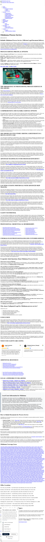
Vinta (19, 479)
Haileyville (13, 457)
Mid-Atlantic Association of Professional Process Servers (12, 232)
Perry (14, 470)
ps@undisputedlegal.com (27, 426)
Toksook (2, 478)
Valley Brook (39, 478)
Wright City (16, 482)
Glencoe (8, 456)
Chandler (13, 447)
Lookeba (2, 462)
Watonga (10, 480)
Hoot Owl (32, 458)
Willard (21, 481)
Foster (19, 455)
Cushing (39, 449)
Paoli (28, 468)
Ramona (31, 471)
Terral (14, 477)
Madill (19, 462)
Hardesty (26, 457)
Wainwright (26, 479)
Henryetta (12, 458)
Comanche (2, 449)
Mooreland (2, 465)
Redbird (4, 472)
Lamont (31, 460)
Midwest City (14, 464)
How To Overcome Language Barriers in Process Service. (18, 322)
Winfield (40, 481)
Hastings (36, 457)
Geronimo (5, 456)
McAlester (27, 463)
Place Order (9, 2)
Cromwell (36, 449)
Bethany (16, 446)
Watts (13, 480)
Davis (10, 451)
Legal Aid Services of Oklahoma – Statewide (11, 387)
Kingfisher (5, 460)
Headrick (40, 457)
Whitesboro (14, 481)
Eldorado (9, 453)
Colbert (29, 448)
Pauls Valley (39, 468)
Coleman (36, 448)
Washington (6, 480)
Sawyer (28, 473)
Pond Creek (39, 470)
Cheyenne (27, 447)
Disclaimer (5, 25)
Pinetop (23, 470)
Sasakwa (22, 473)
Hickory (16, 458)
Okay (11, 467)
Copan (15, 449)
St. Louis (9, 475)
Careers (6, 9)
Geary (1, 456)
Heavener (2, 458)
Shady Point (2, 474)
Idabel (43, 458)
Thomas (33, 477)
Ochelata (2, 467)
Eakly (35, 452)
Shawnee (13, 474)
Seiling (34, 473)
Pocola (31, 470)
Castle (1, 447)
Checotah (17, 447)
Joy (22, 459)
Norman (30, 466)
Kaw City (33, 459)
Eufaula (36, 453)
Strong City (40, 475)
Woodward (11, 482)
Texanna (17, 477)
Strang (29, 475)
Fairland (8, 454)
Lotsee (5, 462)
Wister (1, 482)
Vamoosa (2, 479)
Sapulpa (18, 473)
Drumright (23, 452)
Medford (38, 463)
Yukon (27, 482)
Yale (19, 482)
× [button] (17, 509)
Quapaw (21, 471)
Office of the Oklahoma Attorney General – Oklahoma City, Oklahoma (17, 382)
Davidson (7, 451)
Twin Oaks (21, 478)
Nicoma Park (23, 466)
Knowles (15, 460)
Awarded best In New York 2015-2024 (31, 234)
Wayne (19, 480)
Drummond (18, 452)
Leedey (8, 461)
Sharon (6, 474)
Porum (1, 471)
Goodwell (16, 456)
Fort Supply (9, 455)
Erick (27, 453)
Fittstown (23, 454)
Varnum (5, 479)
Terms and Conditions (9, 27)
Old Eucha (38, 467)
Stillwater (19, 475)
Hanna (23, 457)
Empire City (21, 453)
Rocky (26, 472)
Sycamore (22, 476)
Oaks (39, 466)
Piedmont (20, 470)
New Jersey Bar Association (29, 229)
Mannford (27, 462)
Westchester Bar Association (29, 228)
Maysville (23, 463)
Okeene (13, 467)
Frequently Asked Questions (36, 436)
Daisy (1, 451)
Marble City (39, 462)
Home (4, 6)
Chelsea (20, 447)
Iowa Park (9, 459)
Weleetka (28, 480)
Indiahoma (2, 459)
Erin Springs (30, 453)
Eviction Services (8, 14)
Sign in (12, 2)
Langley (34, 460)
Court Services (8, 13)
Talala (31, 476)
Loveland (8, 462)
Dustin (32, 452)
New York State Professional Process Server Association (11, 229)
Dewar (30, 451)
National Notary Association (29, 233)
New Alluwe (5, 466)
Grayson (35, 456)
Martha (14, 463)
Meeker (3, 464)
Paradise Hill (31, 468)
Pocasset (28, 470)
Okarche (8, 467)
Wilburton (18, 481)
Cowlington (28, 449)
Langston (38, 460)
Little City (22, 461)
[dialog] (10, 524)
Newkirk (14, 466)
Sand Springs (14, 473)
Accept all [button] (6, 534)
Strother (2, 476)
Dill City (42, 451)
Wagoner (22, 479)
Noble (27, 466)
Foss (17, 455)
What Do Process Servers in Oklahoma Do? (8, 49)
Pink (26, 470)
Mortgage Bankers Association (30, 230)
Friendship (36, 455)
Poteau (4, 471)
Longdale (40, 461)
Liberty (15, 461)
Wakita (29, 479)
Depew (27, 451)
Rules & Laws (5, 20)
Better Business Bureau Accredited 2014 (9, 227)
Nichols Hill (18, 466)
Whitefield (10, 481)
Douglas (12, 452)
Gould (22, 456)
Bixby (19, 446)
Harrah (29, 457)
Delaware (21, 451)
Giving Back (7, 10)
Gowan (24, 456)
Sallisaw (6, 473)
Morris (6, 465)
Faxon (20, 454)
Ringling (17, 472)
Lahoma (28, 460)
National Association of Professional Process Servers (11, 228)
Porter (43, 470)
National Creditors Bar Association (31, 232)
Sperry (40, 474)
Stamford (12, 475)
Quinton (25, 471)
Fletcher (27, 454)
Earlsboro (38, 452)
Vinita (17, 479)
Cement (4, 447)
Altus (3, 446)
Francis (22, 455)
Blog (4, 22)
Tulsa (7, 478)
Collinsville (40, 448)
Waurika (16, 480)
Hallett (16, 457)
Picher (16, 470)
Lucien (14, 462)
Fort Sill (5, 455)
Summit (11, 476)
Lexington (12, 461)
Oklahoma (25, 43)
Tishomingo (40, 477)
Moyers (27, 465)
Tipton (36, 477)
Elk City (14, 453)
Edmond (2, 453)
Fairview (15, 454)
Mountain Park (17, 465)
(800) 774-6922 (13, 66)
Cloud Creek (22, 448)
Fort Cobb (38, 454)
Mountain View (23, 465)
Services (4, 11)
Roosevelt (30, 472)
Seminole (38, 473)
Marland (8, 463)
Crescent (32, 449)
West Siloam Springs (37, 480)
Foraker (30, 454)
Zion (31, 482)
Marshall (11, 463)
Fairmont (11, 454)
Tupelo (10, 478)
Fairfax (4, 454)
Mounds (12, 465)
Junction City (25, 459)
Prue (10, 471)
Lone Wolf (36, 461)
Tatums (1, 477)
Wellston (31, 480)
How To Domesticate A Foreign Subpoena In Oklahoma (11, 367)
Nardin (41, 465)
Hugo (35, 458)
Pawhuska (2, 470)
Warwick (2, 480)
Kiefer (1, 460)
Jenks (17, 459)
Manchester (23, 462)
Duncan (26, 452)
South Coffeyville (29, 474)
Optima (1, 468)
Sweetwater (15, 476)
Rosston (37, 472)
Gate (41, 455)
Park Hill (35, 468)
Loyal (11, 462)
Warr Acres (41, 479)
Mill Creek (22, 464)
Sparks (34, 474)
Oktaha (34, 467)
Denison (24, 451)
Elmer (17, 453)
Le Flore (5, 461)
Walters (32, 479)
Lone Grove (31, 461)
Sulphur (7, 476)
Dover (15, 452)
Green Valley (39, 456)
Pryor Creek (13, 471)
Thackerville (25, 477)
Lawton (2, 461)
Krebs (22, 460)
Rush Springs (41, 472)
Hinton (19, 458)
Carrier (35, 446)
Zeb (29, 482)
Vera (8, 479)
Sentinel (41, 473)
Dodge (4, 452)
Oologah (41, 467)
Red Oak (41, 471)
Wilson (27, 481)
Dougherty (8, 452)
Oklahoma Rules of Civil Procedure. (14, 102)
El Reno (5, 453)
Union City (29, 478)
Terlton (11, 477)
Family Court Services (9, 15)
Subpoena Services (8, 18)
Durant (29, 452)
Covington (20, 449)
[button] (10, 536)
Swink (18, 476)
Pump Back (17, 471)
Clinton (18, 448)
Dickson (39, 451)
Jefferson (14, 459)
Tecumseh (5, 477)
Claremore (2, 448)
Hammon (20, 457)
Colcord (32, 448)
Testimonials (5, 21)
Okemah (17, 467)
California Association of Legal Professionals (10, 233)
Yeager (24, 482)
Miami (10, 464)
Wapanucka (36, 479)
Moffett (28, 464)
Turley (12, 478)
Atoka (9, 446)
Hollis (29, 458)
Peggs (9, 470)
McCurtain (31, 463)
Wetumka (2, 481)
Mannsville (31, 462)
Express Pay (4, 2)
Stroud (5, 476)
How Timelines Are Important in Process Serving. (16, 164)
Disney (1, 452)
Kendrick (36, 459)
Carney (32, 446)
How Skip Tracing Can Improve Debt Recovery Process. (17, 200)
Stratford (32, 475)
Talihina (33, 476)
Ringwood (21, 472)
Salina (4, 473)
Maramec (35, 462)
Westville (42, 480)
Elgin (12, 453)
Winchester (31, 481)
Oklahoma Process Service (7, 363)
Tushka (15, 478)
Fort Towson (13, 455)
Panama (25, 468)
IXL (12, 459)
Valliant (43, 478)
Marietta (2, 463)
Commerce (7, 449)
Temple (8, 477)
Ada (1, 446)
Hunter (40, 458)
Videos (4, 19)
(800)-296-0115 (21, 424)
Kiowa (12, 460)
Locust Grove (26, 461)
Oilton (5, 467)
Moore (40, 464)
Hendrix (8, 458)
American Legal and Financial (30, 231)
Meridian (7, 464)
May (20, 463)
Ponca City (35, 470)
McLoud (34, 463)
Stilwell (22, 475)
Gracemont (28, 456)
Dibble (36, 451)
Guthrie (5, 457)
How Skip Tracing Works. (11, 193)
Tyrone (25, 478)
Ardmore (6, 446)
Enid (25, 453)
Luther (17, 462)
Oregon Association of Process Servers (31, 227)
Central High (8, 447)
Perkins (11, 470)
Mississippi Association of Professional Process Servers (11, 230)
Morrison (9, 465)
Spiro (42, 474)
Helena (5, 458)
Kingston (9, 460)
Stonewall (26, 475)
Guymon (9, 457)
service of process (6, 90)
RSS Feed (7, 24)
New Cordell (10, 466)
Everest (1, 454)
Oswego (11, 468)
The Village (30, 477)
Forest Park (34, 454)
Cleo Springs (10, 448)
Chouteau (39, 447)
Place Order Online (4, 66)
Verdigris (14, 479)
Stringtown (36, 475)
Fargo (18, 454)
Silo (16, 474)
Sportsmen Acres (3, 475)
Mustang (38, 465)
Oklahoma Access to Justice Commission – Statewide (13, 389)
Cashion (41, 446)
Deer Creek (13, 451)
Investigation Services (9, 17)
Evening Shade (41, 453)
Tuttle (18, 478)
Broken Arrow (23, 446)
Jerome (19, 459)
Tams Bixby (40, 476)
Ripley (24, 472)
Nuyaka (36, 466)
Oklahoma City (22, 467)
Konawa (19, 460)
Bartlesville (12, 446)
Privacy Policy (8, 26)
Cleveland (15, 448)
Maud (17, 463)
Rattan (37, 471)
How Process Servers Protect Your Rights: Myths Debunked (23, 251)
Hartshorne (33, 457)
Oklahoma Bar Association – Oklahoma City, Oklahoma (14, 380)
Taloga (36, 476)
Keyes (43, 459)
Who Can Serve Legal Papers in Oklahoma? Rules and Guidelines (13, 373)
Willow (24, 481)
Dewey (33, 451)
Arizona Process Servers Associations (8, 231)
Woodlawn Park (6, 482)
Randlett (34, 471)
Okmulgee (27, 467)
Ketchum (40, 459)
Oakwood (42, 466)
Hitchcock (22, 458)
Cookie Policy (10, 538)
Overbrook (15, 468)
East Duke (42, 452)
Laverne (41, 460)
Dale (4, 451)
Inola (6, 459)
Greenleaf (2, 457)
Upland (32, 478)
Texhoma (21, 477)
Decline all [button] (13, 534)
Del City (17, 451)
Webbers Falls (23, 480)
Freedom (29, 455)
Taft (24, 476)
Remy (7, 472)
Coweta (24, 449)
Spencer (37, 474)
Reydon (13, 472)
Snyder (24, 474)
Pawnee (6, 470)
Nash (1, 466)
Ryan (1, 473)
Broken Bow (28, 446)
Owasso (18, 468)
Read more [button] (4, 355)
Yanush (21, 482)
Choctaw (35, 447)
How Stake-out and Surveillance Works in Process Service (17, 177)
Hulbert (37, 458)
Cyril (42, 449)
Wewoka (6, 481)
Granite (32, 456)
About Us (4, 7)
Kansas (29, 459)
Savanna (25, 473)
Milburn (18, 464)
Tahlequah (27, 476)
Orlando (5, 468)
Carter (38, 446)
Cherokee (23, 447)
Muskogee (34, 465)
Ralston (28, 471)
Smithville (21, 474)
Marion (5, 463)
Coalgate (26, 448)
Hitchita (26, 458)
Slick (18, 474)
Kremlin (24, 460)
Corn (17, 449)
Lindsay (18, 461)
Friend (32, 455)
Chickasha (31, 447)
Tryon (5, 478)
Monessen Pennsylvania (34, 464)
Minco (25, 464)
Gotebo (19, 456)
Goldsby (12, 456)
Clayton (6, 448)
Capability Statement (9, 8)
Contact (4, 28)
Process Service (8, 16)
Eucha (34, 453)
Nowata (33, 466)
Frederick (25, 455)
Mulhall (30, 465)
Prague (7, 471)
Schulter (31, 473)
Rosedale (34, 472)
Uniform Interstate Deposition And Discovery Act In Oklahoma (13, 366)
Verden (10, 479)
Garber (39, 455)
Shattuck (10, 474)
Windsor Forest (36, 481)
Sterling (15, 475)
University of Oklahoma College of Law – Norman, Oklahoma (15, 384)
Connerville (11, 449)
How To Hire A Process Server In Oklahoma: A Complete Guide (13, 372)
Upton (35, 478)
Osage (8, 468)
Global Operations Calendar (10, 30)
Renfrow (10, 472)
